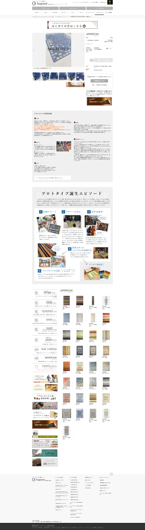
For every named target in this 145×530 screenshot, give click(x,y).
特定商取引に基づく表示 (105, 482)
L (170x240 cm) (73, 484)
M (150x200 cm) (73, 487)
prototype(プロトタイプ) (61, 503)
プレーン (81, 12)
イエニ (72, 12)
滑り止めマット (59, 509)
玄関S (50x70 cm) (74, 497)
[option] (58, 52)
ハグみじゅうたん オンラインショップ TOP (43, 16)
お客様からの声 (64, 527)
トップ (76, 2)
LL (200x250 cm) (73, 480)
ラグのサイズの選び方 (75, 517)
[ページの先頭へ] (111, 474)
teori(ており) (58, 489)
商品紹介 (40, 527)
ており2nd (54, 12)
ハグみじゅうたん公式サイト (60, 4)
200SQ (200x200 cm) (74, 482)
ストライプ (63, 12)
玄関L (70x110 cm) (74, 491)
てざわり (37, 12)
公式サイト (45, 8)
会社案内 (94, 527)
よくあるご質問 (94, 2)
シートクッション (90, 12)
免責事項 (102, 480)
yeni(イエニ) (58, 482)
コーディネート (80, 527)
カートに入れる (104, 60)
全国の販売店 (47, 527)
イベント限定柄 (108, 12)
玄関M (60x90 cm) (74, 494)
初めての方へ (88, 480)
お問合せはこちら (99, 81)
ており (45, 12)
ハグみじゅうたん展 (55, 527)
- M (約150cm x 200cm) (93, 40)
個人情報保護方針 (103, 485)
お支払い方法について (104, 487)
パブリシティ (88, 527)
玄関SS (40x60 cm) (74, 499)
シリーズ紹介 (99, 8)
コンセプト (72, 8)
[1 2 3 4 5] (111, 48)
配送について (103, 490)
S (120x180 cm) (73, 489)
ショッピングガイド (84, 2)
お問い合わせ (103, 2)
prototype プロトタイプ (62, 16)
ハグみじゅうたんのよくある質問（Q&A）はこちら (49, 178)
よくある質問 (88, 485)
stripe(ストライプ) (59, 480)
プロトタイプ (99, 12)
